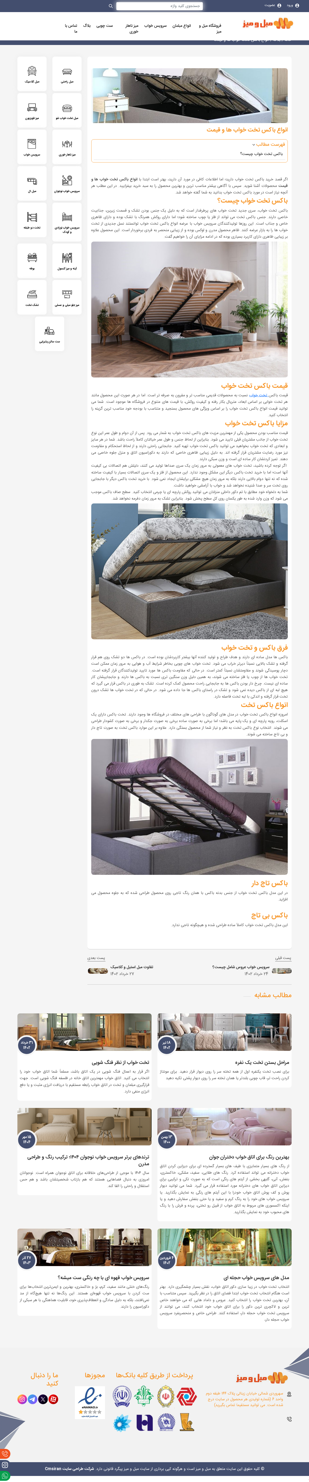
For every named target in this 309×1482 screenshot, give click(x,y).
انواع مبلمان (181, 26)
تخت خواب (259, 395)
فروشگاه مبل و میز (210, 29)
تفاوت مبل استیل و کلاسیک (131, 967)
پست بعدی (96, 958)
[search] (111, 7)
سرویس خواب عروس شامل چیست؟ (240, 967)
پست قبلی (283, 958)
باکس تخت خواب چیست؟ (261, 154)
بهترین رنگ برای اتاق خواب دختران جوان (249, 1157)
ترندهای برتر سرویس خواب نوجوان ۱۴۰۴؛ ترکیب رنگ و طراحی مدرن (88, 1160)
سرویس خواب (155, 26)
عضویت (270, 5)
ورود (290, 5)
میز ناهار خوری (132, 29)
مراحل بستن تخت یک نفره (262, 1063)
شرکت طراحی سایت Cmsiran (69, 1469)
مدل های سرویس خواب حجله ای (256, 1278)
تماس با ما (71, 29)
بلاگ (87, 26)
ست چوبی (104, 26)
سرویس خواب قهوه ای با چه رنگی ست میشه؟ (103, 1278)
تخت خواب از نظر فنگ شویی (120, 1063)
